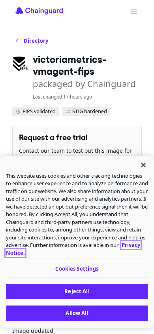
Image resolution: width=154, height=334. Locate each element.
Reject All (76, 291)
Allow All (77, 313)
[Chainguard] (39, 10)
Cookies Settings (76, 268)
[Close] (143, 165)
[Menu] (134, 11)
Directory (36, 40)
